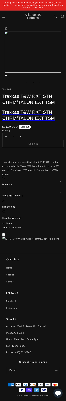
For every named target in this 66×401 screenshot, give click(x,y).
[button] (3, 16)
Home (9, 268)
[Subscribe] (56, 370)
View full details (10, 227)
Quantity (6, 130)
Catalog (10, 274)
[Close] (3, 234)
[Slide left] (26, 82)
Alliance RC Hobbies (29, 395)
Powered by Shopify (42, 395)
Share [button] (9, 223)
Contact (10, 281)
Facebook (11, 301)
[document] (33, 240)
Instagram (11, 308)
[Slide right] (39, 82)
